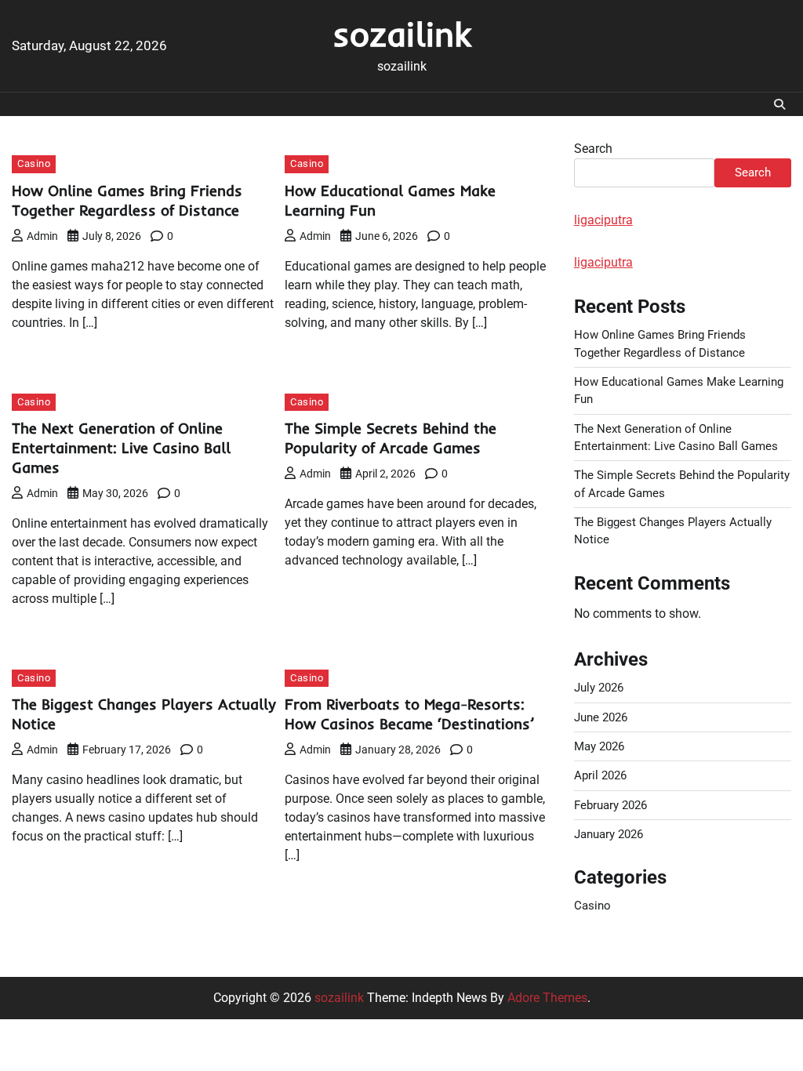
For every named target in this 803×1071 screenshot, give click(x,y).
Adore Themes (547, 997)
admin (42, 236)
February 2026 (610, 805)
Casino (33, 163)
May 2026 (599, 746)
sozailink (401, 34)
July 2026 (598, 688)
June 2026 (600, 717)
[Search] (779, 104)
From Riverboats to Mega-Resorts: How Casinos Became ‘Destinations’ (409, 714)
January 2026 (608, 834)
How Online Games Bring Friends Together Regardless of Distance (127, 200)
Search (593, 148)
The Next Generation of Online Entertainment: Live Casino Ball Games (121, 448)
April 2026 (600, 775)
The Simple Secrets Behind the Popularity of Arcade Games (390, 438)
